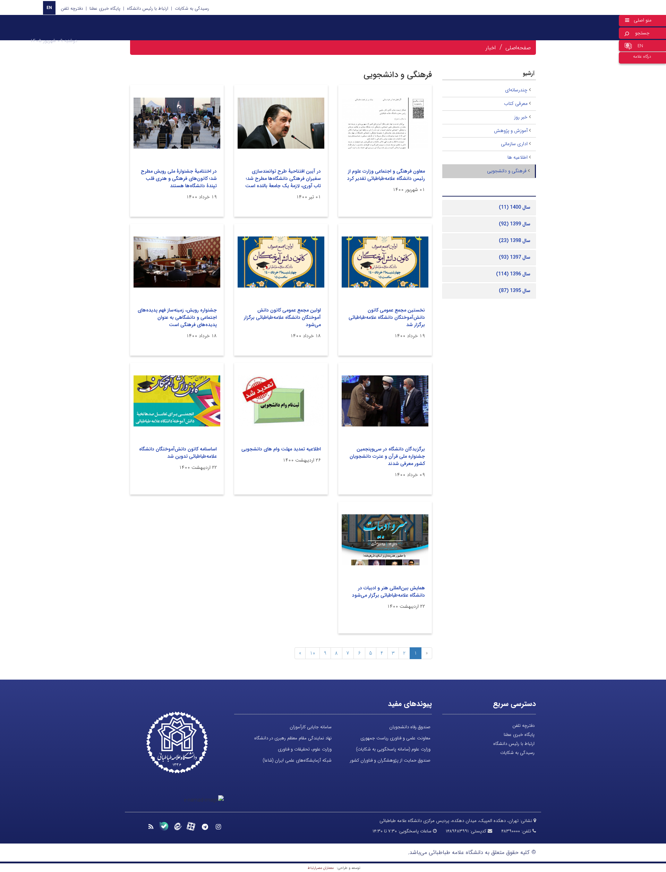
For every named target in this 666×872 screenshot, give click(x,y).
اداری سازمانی (514, 144)
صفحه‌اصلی (518, 47)
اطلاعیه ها (517, 157)
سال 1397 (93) (514, 257)
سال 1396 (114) (513, 274)
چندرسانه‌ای (516, 90)
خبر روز (521, 117)
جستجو (642, 33)
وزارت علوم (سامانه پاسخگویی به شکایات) (393, 749)
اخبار (491, 47)
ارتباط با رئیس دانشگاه (147, 8)
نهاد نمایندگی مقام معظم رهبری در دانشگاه (293, 738)
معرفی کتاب (516, 103)
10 (312, 653)
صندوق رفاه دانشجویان (409, 727)
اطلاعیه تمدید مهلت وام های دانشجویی (281, 449)
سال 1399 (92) (514, 224)
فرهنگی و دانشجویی (507, 171)
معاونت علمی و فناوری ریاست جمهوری (395, 738)
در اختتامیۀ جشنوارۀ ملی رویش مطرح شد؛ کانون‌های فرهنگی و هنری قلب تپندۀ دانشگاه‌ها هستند (179, 178)
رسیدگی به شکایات (192, 8)
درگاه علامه (642, 56)
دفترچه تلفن (72, 8)
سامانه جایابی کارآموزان (311, 727)
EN (49, 8)
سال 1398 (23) (514, 240)
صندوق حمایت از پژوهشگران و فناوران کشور (390, 760)
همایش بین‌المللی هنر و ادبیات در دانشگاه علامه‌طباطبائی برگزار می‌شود (388, 591)
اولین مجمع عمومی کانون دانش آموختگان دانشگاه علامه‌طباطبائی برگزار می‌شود (282, 317)
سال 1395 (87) (514, 290)
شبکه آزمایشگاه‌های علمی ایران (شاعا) (297, 760)
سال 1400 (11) (514, 207)
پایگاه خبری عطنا (104, 8)
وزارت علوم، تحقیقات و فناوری (305, 749)
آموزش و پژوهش (511, 130)
